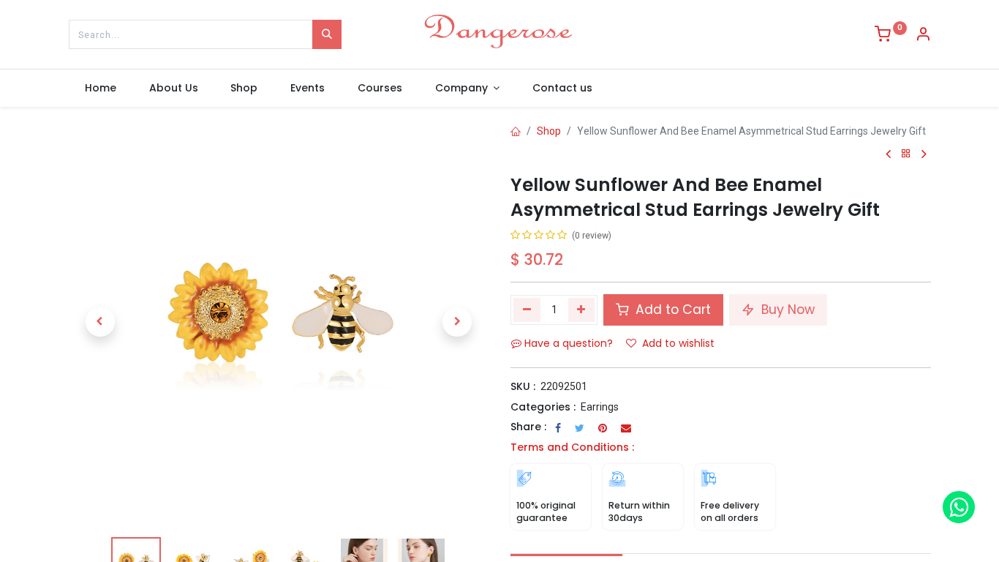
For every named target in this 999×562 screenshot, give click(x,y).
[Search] (327, 34)
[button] (100, 322)
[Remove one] (526, 309)
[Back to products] (906, 154)
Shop (549, 131)
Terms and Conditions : (572, 447)
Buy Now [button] (786, 309)
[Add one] (581, 309)
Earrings (600, 407)
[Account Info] (923, 36)
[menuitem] (101, 89)
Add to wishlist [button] (678, 343)
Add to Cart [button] (671, 309)
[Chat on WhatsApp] (958, 507)
